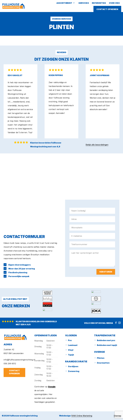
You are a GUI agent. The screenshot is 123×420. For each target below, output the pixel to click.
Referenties (99, 3)
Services (83, 3)
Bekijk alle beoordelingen (97, 144)
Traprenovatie (104, 335)
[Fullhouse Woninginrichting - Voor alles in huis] (13, 6)
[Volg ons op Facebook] (116, 323)
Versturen (105, 272)
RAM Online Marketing (81, 415)
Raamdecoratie (76, 361)
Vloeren (71, 335)
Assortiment (64, 3)
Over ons (114, 3)
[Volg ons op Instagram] (119, 323)
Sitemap (117, 415)
